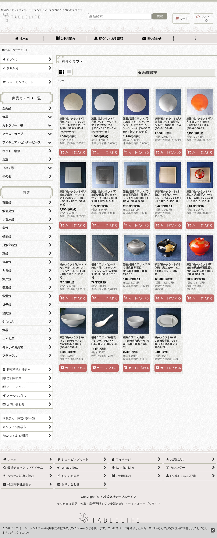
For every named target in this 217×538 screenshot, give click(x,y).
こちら (25, 532)
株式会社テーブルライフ (119, 496)
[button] (195, 39)
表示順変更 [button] (149, 72)
